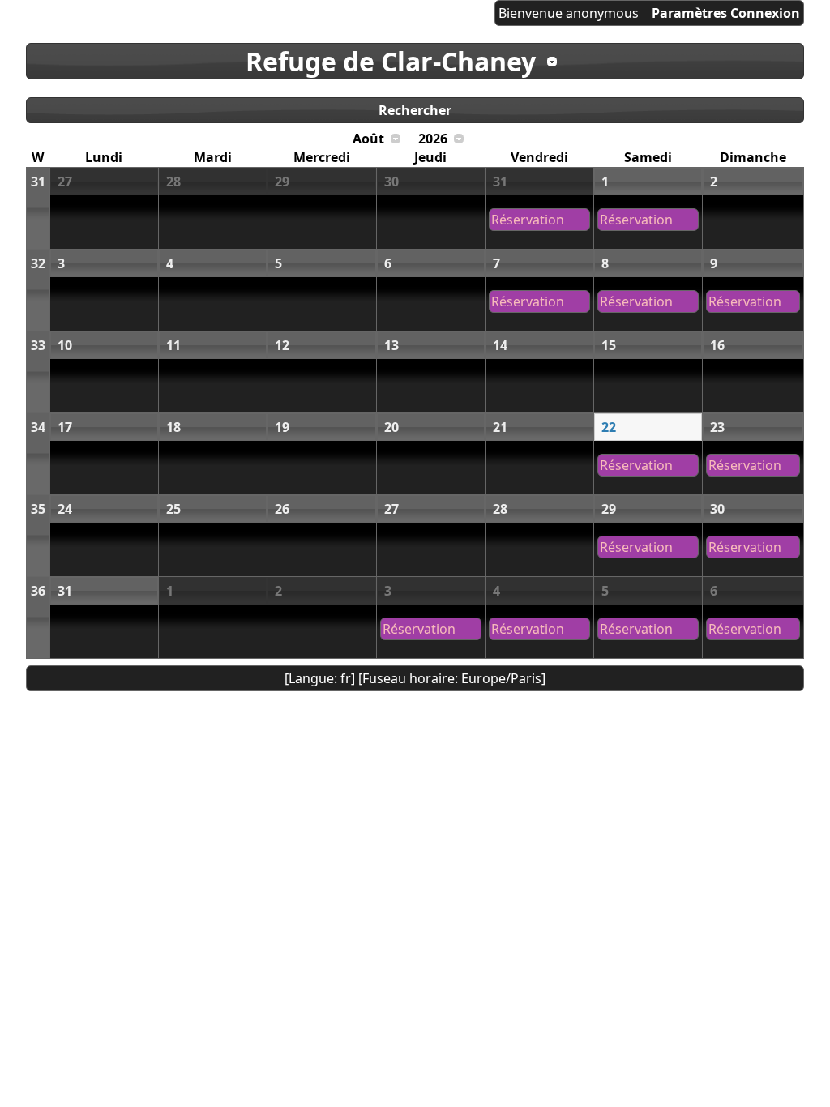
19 (282, 427)
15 (608, 345)
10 (65, 345)
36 (38, 591)
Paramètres (689, 13)
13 (391, 345)
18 (173, 427)
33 (38, 345)
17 (65, 427)
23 (717, 427)
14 (500, 345)
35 (38, 509)
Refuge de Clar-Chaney (391, 61)
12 (282, 345)
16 (717, 345)
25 (173, 509)
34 (38, 427)
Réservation (527, 220)
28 (173, 181)
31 (38, 181)
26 (282, 509)
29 (282, 181)
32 (38, 263)
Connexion (765, 13)
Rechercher (415, 110)
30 (391, 181)
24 (65, 509)
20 (391, 427)
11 (173, 345)
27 (65, 181)
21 (500, 427)
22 (608, 427)
